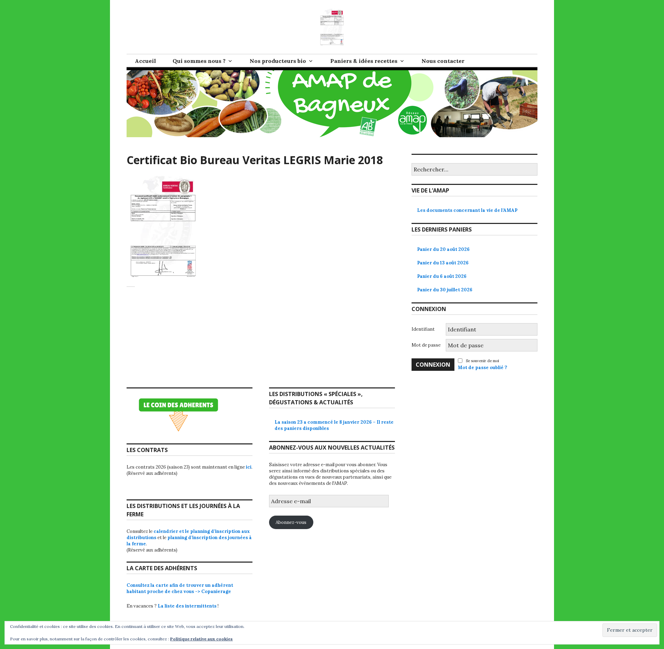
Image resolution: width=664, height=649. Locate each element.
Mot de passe (426, 345)
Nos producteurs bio (278, 60)
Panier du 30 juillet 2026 (444, 290)
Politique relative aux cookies (201, 638)
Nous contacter (443, 60)
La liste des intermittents (187, 606)
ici (248, 467)
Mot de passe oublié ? (482, 367)
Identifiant (423, 329)
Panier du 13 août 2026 (443, 263)
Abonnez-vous (291, 522)
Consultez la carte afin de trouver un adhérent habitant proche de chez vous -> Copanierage (180, 588)
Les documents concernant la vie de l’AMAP (467, 210)
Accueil (145, 60)
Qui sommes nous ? (199, 60)
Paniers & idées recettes (363, 60)
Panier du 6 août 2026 (442, 276)
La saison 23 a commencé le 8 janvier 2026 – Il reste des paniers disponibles (334, 425)
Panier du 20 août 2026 (443, 249)
